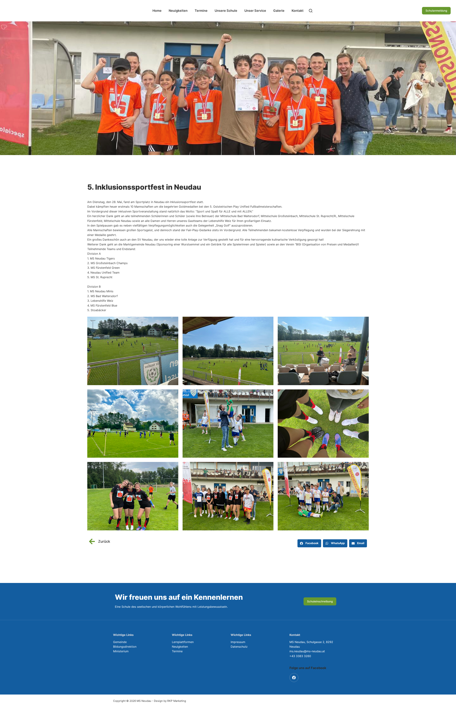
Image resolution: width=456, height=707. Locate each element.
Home (157, 10)
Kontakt (298, 10)
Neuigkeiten (178, 10)
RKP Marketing (176, 701)
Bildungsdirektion (124, 646)
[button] (309, 543)
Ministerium (121, 651)
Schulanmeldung (436, 10)
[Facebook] (293, 677)
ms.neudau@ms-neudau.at (307, 651)
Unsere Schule (226, 10)
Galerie (278, 10)
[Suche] (310, 10)
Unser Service (255, 10)
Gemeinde (120, 642)
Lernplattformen (183, 642)
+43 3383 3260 (300, 656)
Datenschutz (239, 646)
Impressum (238, 642)
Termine (201, 10)
